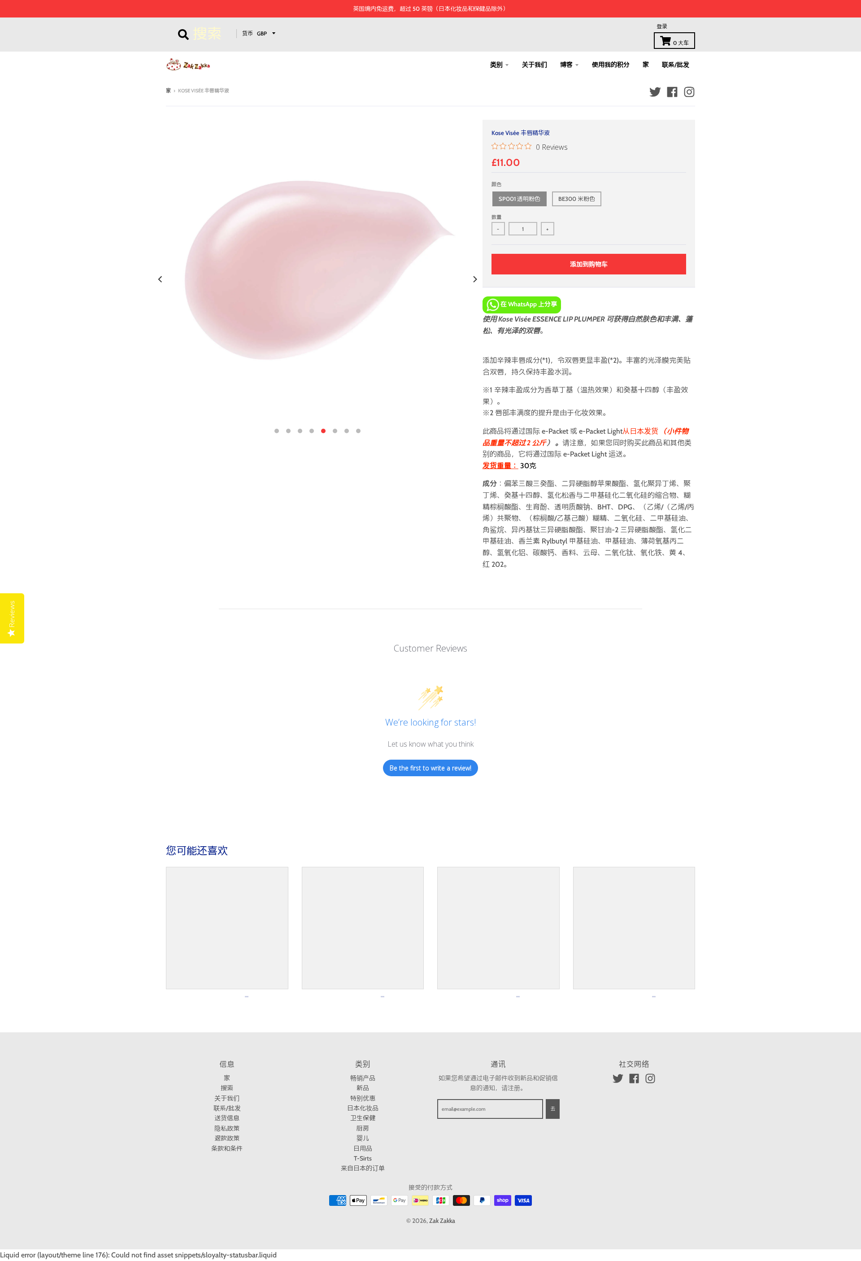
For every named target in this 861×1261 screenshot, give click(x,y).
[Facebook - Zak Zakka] (672, 92)
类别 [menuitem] (496, 65)
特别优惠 (362, 1098)
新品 (363, 1088)
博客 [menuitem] (566, 65)
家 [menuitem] (646, 65)
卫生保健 (362, 1118)
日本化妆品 (362, 1108)
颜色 (496, 184)
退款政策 (226, 1138)
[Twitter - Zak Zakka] (655, 92)
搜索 (227, 1088)
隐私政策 (226, 1128)
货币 (247, 33)
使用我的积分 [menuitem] (611, 65)
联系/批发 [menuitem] (675, 65)
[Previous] (160, 279)
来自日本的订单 (363, 1168)
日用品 (362, 1148)
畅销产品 (362, 1078)
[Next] (474, 279)
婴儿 (363, 1138)
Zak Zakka (442, 1221)
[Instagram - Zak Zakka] (689, 92)
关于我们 (226, 1098)
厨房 (363, 1128)
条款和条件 (227, 1148)
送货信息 (226, 1118)
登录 (662, 26)
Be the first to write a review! (430, 768)
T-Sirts (363, 1158)
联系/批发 (227, 1108)
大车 (681, 42)
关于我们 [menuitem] (534, 65)
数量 (496, 217)
